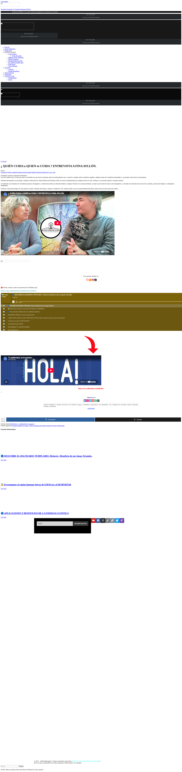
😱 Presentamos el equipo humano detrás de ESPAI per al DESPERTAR (36, 484)
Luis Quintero (12, 54)
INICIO (7, 47)
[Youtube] (93, 520)
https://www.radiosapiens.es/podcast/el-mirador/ (18, 290)
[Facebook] (98, 520)
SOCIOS (7, 68)
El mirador (4, 161)
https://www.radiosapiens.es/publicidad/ (91, 388)
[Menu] (1, 89)
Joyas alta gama (17, 56)
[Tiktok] (107, 520)
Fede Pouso (11, 64)
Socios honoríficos (13, 71)
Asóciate (11, 69)
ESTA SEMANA (10, 49)
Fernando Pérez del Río (15, 61)
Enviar (21, 766)
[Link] (112, 520)
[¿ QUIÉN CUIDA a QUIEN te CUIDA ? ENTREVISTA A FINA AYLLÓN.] (58, 159)
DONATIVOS (9, 73)
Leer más (3, 460)
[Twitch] (121, 520)
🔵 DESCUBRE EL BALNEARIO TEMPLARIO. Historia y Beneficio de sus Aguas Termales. (46, 456)
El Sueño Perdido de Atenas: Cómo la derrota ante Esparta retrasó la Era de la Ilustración (37, 425)
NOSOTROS (12, 78)
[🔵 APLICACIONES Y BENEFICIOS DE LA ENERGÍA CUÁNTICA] (18, 509)
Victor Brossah (12, 66)
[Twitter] (117, 520)
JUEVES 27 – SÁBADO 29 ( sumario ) (22, 424)
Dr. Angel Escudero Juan (15, 62)
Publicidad (8, 74)
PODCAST (8, 50)
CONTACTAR (9, 76)
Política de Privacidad (78, 761)
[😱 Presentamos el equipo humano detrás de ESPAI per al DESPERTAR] (18, 480)
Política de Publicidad (92, 761)
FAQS (10, 79)
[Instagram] (102, 520)
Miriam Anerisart (13, 59)
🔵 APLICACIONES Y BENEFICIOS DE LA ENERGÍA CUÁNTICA (35, 513)
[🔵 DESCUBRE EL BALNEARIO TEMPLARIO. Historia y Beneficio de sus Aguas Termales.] (18, 452)
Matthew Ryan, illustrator (16, 57)
